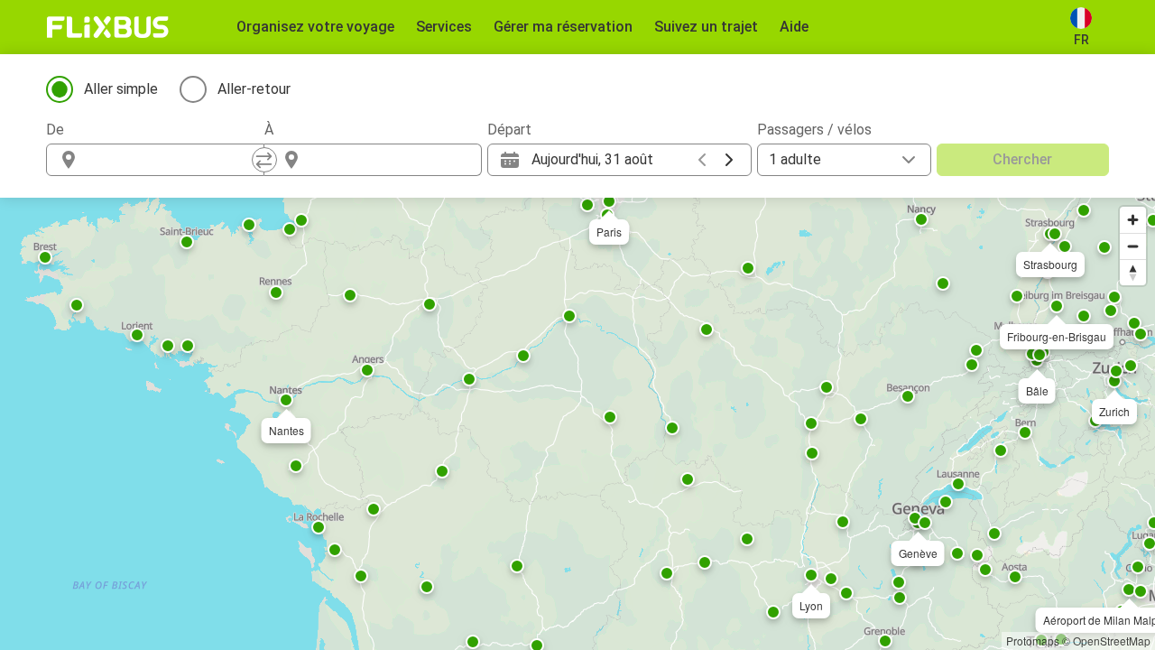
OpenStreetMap (1111, 640)
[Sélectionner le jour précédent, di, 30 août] (702, 160)
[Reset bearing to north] (1133, 272)
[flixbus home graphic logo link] (108, 27)
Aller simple (121, 89)
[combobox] (171, 160)
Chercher (1022, 159)
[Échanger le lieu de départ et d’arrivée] (264, 159)
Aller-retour (254, 89)
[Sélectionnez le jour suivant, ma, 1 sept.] (729, 160)
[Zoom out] (1133, 246)
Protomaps (1032, 640)
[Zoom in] (1133, 220)
